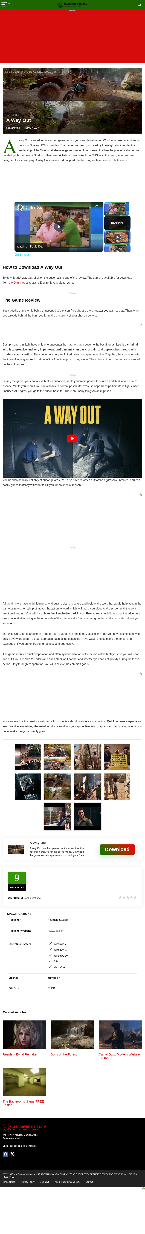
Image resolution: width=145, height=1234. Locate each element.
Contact (89, 1182)
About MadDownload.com (67, 1182)
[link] (20, 207)
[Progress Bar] (116, 211)
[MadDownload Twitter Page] (12, 1154)
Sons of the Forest (64, 1054)
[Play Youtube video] (72, 438)
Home (8, 72)
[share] (96, 206)
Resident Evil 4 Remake (20, 1054)
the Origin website (20, 282)
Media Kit (44, 1182)
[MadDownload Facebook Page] (5, 1154)
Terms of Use (9, 1182)
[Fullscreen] (127, 214)
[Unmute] (110, 214)
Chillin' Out (33, 207)
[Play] (106, 214)
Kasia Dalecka (13, 128)
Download (117, 849)
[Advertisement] (72, 38)
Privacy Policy (27, 1182)
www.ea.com (56, 930)
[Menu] (4, 4)
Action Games (33, 72)
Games (19, 72)
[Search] (139, 4)
